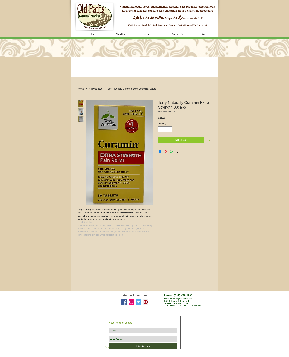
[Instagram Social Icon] (131, 302)
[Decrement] (160, 129)
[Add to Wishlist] (208, 140)
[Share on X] (177, 151)
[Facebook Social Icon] (124, 302)
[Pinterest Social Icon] (145, 302)
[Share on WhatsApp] (171, 151)
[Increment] (169, 129)
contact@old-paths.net (181, 298)
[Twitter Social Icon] (138, 302)
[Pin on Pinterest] (166, 151)
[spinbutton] (165, 129)
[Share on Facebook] (160, 151)
